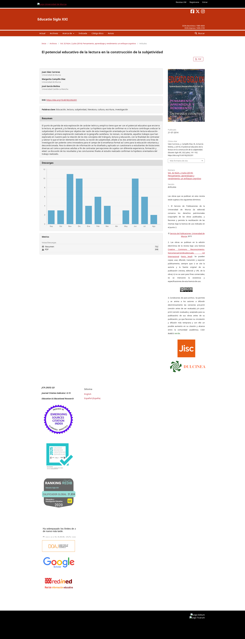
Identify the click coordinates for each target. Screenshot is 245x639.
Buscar (201, 33)
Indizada (83, 33)
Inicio (44, 43)
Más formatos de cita (179, 160)
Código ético (97, 33)
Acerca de (67, 33)
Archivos (54, 33)
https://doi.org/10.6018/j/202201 (61, 100)
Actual (42, 33)
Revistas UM (181, 2)
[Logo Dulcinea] (188, 366)
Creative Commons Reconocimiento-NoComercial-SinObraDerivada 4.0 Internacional (186, 253)
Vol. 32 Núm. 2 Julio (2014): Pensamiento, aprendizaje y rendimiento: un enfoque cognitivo (98, 43)
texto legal (186, 256)
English (87, 394)
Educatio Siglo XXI (52, 19)
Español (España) (92, 398)
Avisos (111, 33)
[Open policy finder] (186, 347)
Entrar (205, 2)
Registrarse (194, 2)
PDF (199, 59)
